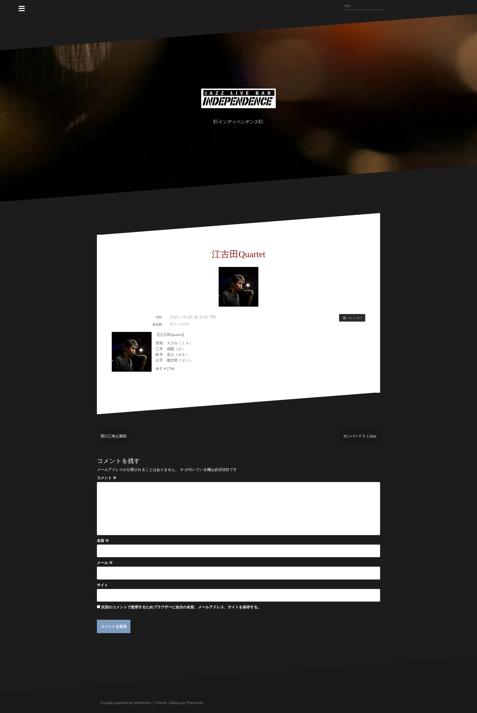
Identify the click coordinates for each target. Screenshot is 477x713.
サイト (102, 584)
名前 (103, 540)
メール (105, 562)
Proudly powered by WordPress (126, 702)
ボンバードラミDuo (359, 435)
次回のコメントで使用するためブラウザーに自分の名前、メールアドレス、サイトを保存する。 (181, 606)
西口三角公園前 (114, 435)
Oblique (174, 702)
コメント (107, 477)
